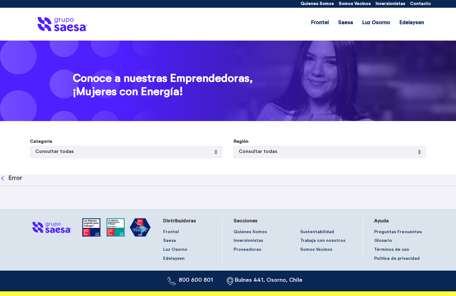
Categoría (41, 141)
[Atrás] (3, 178)
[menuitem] (317, 4)
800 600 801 (196, 280)
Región (241, 141)
